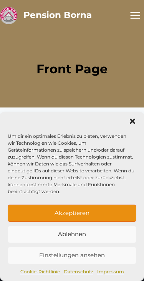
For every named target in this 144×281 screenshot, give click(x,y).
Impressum (110, 271)
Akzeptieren (72, 213)
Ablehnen (72, 234)
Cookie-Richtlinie (40, 271)
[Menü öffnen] (135, 15)
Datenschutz (78, 271)
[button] (132, 121)
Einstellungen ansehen (72, 255)
